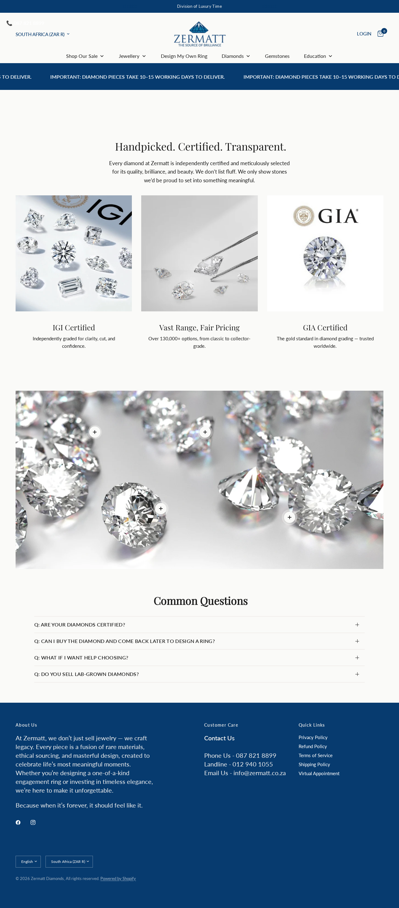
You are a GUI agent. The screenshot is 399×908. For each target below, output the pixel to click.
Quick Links (312, 725)
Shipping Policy (314, 764)
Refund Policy (313, 746)
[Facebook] (22, 822)
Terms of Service (316, 755)
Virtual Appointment (319, 773)
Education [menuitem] (315, 56)
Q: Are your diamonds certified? (79, 624)
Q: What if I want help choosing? (81, 657)
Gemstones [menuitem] (277, 56)
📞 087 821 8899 (25, 23)
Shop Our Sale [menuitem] (82, 56)
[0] (378, 34)
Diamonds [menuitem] (233, 56)
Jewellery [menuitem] (129, 56)
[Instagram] (37, 822)
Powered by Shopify (118, 878)
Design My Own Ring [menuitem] (184, 56)
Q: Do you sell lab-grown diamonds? (86, 674)
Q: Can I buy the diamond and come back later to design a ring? (124, 641)
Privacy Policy (313, 737)
